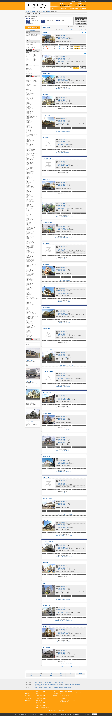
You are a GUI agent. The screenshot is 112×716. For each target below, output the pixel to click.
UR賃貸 (29, 152)
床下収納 (29, 296)
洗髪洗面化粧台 (30, 279)
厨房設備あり (30, 186)
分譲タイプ (29, 113)
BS (28, 308)
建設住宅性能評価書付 (32, 116)
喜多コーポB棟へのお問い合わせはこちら (64, 535)
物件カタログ (28, 700)
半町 (41, 675)
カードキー (29, 136)
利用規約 (27, 697)
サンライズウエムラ (47, 54)
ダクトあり (29, 181)
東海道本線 (44, 685)
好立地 (29, 192)
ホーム (27, 691)
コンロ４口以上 (30, 270)
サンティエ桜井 (46, 307)
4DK (35, 60)
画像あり (28, 85)
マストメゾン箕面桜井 (48, 371)
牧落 (64, 59)
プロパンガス (30, 219)
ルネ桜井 (45, 32)
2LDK (28, 58)
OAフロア (29, 139)
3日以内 (28, 81)
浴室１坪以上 (30, 283)
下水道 (29, 222)
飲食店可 (29, 121)
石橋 (36, 682)
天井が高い (29, 132)
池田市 (39, 680)
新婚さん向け (30, 162)
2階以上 (29, 331)
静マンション (46, 137)
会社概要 (27, 693)
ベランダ (29, 213)
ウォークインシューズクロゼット (33, 299)
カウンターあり (30, 187)
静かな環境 (29, 200)
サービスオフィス (31, 140)
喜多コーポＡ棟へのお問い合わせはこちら (64, 471)
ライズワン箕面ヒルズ (48, 201)
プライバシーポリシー (30, 695)
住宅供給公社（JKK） (31, 153)
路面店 (29, 197)
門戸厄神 (61, 687)
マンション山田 (46, 328)
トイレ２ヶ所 (30, 282)
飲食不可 (29, 178)
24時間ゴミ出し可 (31, 326)
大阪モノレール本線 (62, 293)
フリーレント (30, 135)
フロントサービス (31, 325)
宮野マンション (46, 583)
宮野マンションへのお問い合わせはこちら (64, 599)
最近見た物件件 (75, 1)
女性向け (29, 160)
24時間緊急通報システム (32, 318)
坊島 (70, 675)
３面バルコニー (30, 232)
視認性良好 (29, 182)
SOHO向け (29, 145)
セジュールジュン (47, 392)
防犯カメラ (29, 322)
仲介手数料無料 (30, 167)
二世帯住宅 (29, 130)
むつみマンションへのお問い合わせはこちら (63, 641)
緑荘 (44, 286)
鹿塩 (47, 682)
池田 (52, 687)
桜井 (64, 35)
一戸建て (28, 39)
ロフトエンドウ (46, 115)
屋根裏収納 (29, 302)
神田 (45, 682)
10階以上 (29, 334)
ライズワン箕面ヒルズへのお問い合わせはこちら (64, 216)
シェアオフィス (30, 201)
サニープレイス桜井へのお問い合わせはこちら (64, 514)
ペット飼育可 (30, 92)
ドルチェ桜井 (46, 434)
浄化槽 (29, 223)
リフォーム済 (30, 99)
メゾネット (29, 210)
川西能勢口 (56, 687)
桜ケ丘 (51, 673)
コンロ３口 (29, 269)
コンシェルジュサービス (32, 329)
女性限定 (29, 106)
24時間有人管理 (30, 323)
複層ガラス (29, 320)
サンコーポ (45, 562)
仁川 (50, 687)
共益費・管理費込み (31, 47)
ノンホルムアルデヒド (32, 134)
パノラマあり (29, 86)
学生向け (29, 158)
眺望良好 (29, 118)
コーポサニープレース (48, 541)
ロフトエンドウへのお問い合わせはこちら (64, 131)
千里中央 (66, 39)
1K (34, 54)
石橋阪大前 (66, 38)
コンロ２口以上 (30, 256)
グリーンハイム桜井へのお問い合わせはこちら (64, 365)
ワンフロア (29, 143)
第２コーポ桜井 (46, 243)
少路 (67, 293)
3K (34, 58)
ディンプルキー (30, 321)
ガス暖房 (29, 292)
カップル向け (30, 159)
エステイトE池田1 (30, 381)
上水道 (29, 220)
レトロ (29, 131)
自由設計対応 (30, 111)
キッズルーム (30, 109)
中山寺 (38, 687)
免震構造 (29, 248)
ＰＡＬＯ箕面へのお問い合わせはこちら (63, 280)
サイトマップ (28, 698)
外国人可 (29, 154)
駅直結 (29, 141)
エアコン (29, 291)
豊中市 (56, 680)
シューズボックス (31, 304)
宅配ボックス (30, 317)
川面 (50, 682)
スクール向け (30, 144)
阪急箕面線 (60, 37)
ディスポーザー (30, 262)
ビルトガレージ (30, 236)
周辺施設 (55, 695)
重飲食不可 (29, 176)
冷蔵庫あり (29, 257)
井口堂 (53, 682)
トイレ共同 (29, 287)
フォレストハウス (47, 158)
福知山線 (42, 684)
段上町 (42, 682)
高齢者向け (29, 129)
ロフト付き (29, 209)
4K (27, 60)
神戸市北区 (64, 680)
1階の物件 (29, 332)
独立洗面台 (29, 289)
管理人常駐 (29, 115)
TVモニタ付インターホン (32, 316)
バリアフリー (30, 108)
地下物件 (29, 194)
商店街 (29, 195)
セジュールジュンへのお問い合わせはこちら (63, 407)
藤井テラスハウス (47, 605)
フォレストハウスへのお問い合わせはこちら (63, 173)
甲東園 (59, 682)
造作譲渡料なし (30, 199)
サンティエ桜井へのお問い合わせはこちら (64, 322)
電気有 (29, 229)
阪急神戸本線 (77, 684)
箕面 (64, 442)
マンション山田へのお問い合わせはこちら (64, 343)
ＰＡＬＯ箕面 (46, 264)
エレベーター (30, 228)
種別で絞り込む (33, 30)
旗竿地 (29, 172)
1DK (28, 55)
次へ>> (82, 29)
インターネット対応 (31, 313)
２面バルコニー (30, 231)
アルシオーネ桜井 (47, 413)
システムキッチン (31, 260)
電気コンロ (29, 266)
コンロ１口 (29, 268)
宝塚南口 (69, 687)
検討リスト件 (82, 1)
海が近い (29, 164)
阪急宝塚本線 (60, 38)
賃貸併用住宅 (30, 173)
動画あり (35, 85)
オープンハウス (30, 150)
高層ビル (29, 137)
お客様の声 (55, 697)
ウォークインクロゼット (32, 297)
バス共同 (29, 285)
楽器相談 (29, 94)
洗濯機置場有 (30, 247)
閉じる (94, 714)
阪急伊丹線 (64, 684)
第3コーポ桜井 (46, 179)
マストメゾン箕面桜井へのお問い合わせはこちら (64, 386)
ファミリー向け (30, 163)
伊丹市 (49, 680)
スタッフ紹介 (55, 693)
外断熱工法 (29, 251)
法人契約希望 (30, 127)
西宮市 (43, 680)
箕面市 (62, 35)
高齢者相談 (29, 107)
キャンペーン (30, 166)
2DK (35, 56)
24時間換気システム (31, 227)
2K (27, 56)
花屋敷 (62, 682)
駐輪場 (29, 243)
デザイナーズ (30, 98)
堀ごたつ (29, 234)
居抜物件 (29, 169)
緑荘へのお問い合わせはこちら (64, 301)
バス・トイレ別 (30, 273)
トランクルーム (30, 300)
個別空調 (29, 237)
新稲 (70, 673)
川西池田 (65, 687)
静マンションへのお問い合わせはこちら (63, 152)
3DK (28, 59)
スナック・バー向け (31, 203)
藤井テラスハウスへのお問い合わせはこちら (63, 620)
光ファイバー (30, 312)
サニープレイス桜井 (47, 498)
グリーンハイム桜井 (47, 349)
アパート (28, 38)
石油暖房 (29, 293)
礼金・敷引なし (30, 45)
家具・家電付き (30, 246)
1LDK (35, 55)
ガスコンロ (29, 255)
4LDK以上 (29, 61)
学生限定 (29, 125)
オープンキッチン (31, 271)
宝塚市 (36, 680)
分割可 (29, 112)
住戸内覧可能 (30, 327)
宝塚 (36, 687)
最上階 (29, 336)
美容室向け (29, 204)
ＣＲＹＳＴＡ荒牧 (30, 402)
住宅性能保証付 (30, 117)
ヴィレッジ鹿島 (46, 647)
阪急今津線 (47, 684)
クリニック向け (30, 148)
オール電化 (29, 224)
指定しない (29, 80)
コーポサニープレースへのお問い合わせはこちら (64, 556)
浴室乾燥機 (29, 275)
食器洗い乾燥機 (30, 259)
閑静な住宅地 (30, 97)
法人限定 (29, 126)
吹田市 (60, 680)
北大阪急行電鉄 (61, 39)
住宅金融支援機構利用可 (32, 149)
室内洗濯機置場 (30, 206)
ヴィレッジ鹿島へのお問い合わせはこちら (64, 663)
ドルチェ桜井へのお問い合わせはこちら (63, 450)
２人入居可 (29, 104)
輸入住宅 (29, 120)
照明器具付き (30, 241)
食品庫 (29, 303)
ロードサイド (30, 196)
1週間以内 (36, 81)
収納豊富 (29, 306)
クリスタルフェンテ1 (30, 360)
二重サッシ (29, 225)
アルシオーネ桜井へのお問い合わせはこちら (63, 429)
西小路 (80, 673)
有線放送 (29, 311)
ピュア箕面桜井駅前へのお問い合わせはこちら (64, 237)
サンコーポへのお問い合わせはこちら (64, 577)
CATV (28, 309)
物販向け (29, 205)
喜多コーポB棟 (46, 520)
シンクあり (29, 190)
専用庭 (29, 211)
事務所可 (29, 103)
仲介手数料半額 (30, 168)
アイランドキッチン (31, 264)
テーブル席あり (30, 188)
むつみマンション (47, 626)
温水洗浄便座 (30, 276)
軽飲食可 (29, 177)
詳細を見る (77, 46)
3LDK (35, 59)
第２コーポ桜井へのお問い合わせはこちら (64, 258)
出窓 (28, 217)
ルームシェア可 (30, 157)
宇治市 (68, 680)
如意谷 (31, 675)
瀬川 (61, 673)
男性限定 (29, 123)
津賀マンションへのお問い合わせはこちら (64, 88)
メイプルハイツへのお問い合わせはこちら (64, 492)
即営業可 (29, 183)
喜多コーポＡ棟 (46, 456)
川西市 (46, 680)
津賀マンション (46, 73)
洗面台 (29, 278)
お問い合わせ (55, 691)
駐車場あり (29, 330)
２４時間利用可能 (31, 180)
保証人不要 (29, 102)
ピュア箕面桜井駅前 (47, 222)
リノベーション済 (31, 101)
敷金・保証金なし (30, 44)
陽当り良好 (29, 95)
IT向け (29, 146)
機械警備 (29, 238)
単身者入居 (29, 122)
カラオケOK (30, 191)
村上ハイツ (45, 94)
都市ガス (29, 218)
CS (28, 307)
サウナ (29, 284)
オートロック (30, 314)
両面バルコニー (30, 233)
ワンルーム (29, 54)
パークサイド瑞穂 (30, 421)
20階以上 (29, 335)
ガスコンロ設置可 (31, 155)
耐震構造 (29, 250)
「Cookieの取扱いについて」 (77, 714)
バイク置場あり (30, 245)
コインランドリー (31, 242)
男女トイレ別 (30, 280)
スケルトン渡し (30, 171)
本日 (35, 80)
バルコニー (29, 214)
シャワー (29, 288)
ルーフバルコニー (31, 215)
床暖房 (29, 294)
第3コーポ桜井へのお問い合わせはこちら (64, 195)
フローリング (30, 208)
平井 (56, 682)
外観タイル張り (30, 252)
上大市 (38, 682)
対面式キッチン (30, 261)
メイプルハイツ (46, 477)
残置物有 (29, 185)
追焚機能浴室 (30, 274)
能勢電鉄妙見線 (53, 684)
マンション (34, 38)
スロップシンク (30, 265)
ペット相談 (29, 90)
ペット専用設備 (30, 93)
